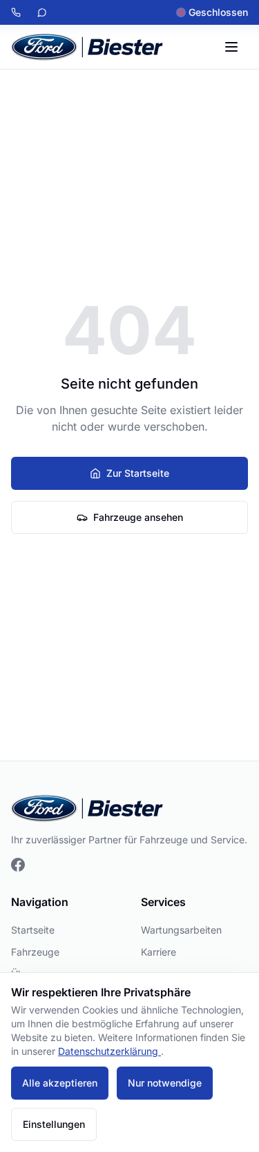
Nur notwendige (165, 1083)
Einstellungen (54, 1124)
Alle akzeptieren (59, 1083)
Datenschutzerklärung (109, 1051)
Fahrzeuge (35, 952)
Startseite (33, 930)
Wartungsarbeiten (181, 930)
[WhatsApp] (42, 12)
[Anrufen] (16, 12)
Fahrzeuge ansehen (138, 517)
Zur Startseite (137, 473)
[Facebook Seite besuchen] (18, 865)
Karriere (158, 952)
